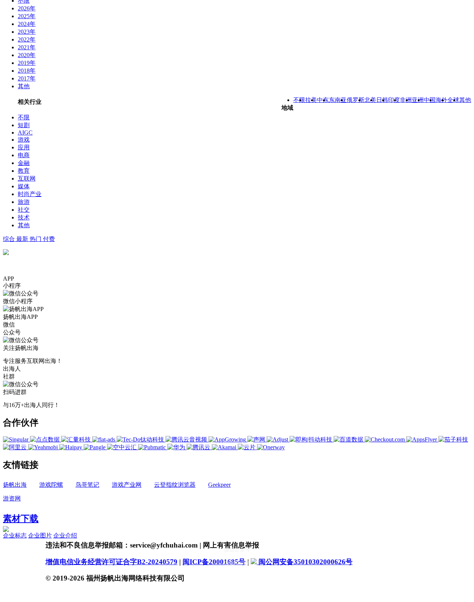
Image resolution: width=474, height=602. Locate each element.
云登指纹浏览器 (175, 485)
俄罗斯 (355, 100)
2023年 (27, 32)
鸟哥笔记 (87, 485)
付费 (49, 239)
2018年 (27, 70)
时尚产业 (29, 194)
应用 (24, 147)
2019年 (27, 63)
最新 (23, 239)
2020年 (27, 55)
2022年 (27, 39)
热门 (36, 239)
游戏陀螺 (51, 485)
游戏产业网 (126, 485)
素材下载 (21, 518)
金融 (24, 163)
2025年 (27, 16)
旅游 (24, 202)
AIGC (25, 132)
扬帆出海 (15, 485)
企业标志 (15, 535)
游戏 (24, 139)
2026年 (27, 8)
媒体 (24, 186)
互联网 (27, 178)
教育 (24, 171)
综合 (9, 239)
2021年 (27, 47)
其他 (24, 86)
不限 (24, 117)
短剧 (24, 125)
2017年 (27, 78)
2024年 (27, 24)
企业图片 (40, 535)
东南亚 (338, 100)
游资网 (12, 498)
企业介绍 (65, 535)
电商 (24, 155)
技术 (24, 217)
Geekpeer (219, 485)
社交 (24, 209)
